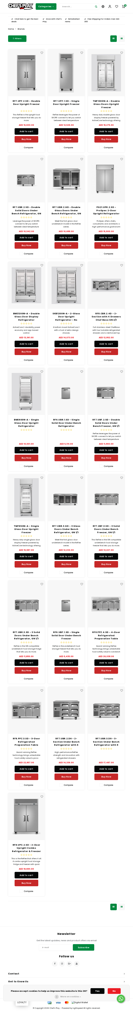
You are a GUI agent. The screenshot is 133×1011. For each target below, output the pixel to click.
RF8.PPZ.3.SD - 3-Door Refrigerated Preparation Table (26, 741)
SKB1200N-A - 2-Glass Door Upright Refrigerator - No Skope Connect (66, 317)
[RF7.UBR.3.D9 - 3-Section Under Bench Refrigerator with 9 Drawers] (106, 710)
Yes (97, 991)
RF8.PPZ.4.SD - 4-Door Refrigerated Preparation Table (106, 635)
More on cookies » (70, 996)
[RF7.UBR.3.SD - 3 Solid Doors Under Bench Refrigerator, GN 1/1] (26, 604)
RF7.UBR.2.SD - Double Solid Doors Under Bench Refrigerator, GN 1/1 (26, 210)
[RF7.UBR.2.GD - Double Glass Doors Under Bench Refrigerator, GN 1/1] (66, 179)
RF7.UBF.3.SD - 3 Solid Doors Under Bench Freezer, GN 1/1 (106, 529)
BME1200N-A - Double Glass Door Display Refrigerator (26, 316)
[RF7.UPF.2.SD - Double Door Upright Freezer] (26, 72)
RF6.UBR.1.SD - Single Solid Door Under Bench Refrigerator (66, 423)
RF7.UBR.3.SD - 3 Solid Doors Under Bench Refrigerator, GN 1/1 (26, 635)
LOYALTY (22, 1002)
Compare (28, 147)
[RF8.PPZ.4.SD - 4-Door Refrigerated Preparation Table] (106, 604)
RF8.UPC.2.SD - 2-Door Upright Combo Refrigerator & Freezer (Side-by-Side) (26, 848)
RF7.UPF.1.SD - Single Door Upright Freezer (66, 102)
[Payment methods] (49, 1002)
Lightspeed (78, 1008)
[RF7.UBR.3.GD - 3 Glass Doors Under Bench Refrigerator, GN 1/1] (66, 497)
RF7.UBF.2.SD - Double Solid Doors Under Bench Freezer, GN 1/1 (106, 423)
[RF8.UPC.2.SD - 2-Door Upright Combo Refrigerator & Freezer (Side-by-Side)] (26, 816)
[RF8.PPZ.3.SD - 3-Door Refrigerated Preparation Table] (26, 710)
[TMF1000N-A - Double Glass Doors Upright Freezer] (106, 72)
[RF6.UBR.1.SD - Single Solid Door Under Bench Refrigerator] (66, 391)
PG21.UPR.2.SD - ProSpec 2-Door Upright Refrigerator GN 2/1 (106, 210)
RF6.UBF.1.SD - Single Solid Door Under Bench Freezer (66, 635)
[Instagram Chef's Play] (62, 964)
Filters (18, 38)
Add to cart (26, 131)
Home (11, 29)
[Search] (96, 6)
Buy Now (26, 139)
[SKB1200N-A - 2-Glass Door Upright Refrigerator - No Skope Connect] (66, 285)
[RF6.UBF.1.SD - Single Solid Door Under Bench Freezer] (66, 604)
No (114, 991)
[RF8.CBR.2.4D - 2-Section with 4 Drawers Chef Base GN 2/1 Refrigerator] (106, 285)
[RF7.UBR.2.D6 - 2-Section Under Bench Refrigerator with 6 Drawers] (66, 710)
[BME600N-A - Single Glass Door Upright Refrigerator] (26, 391)
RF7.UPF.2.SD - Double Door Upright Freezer (26, 102)
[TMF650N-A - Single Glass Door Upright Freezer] (26, 497)
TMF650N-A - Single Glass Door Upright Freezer (26, 529)
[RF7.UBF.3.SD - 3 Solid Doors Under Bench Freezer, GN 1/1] (106, 497)
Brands (21, 29)
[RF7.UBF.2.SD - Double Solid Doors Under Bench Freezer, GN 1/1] (106, 391)
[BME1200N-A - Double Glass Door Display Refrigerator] (26, 285)
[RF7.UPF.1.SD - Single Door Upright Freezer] (66, 72)
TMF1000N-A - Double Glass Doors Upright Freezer (106, 104)
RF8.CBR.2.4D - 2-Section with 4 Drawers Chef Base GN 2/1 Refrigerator (106, 317)
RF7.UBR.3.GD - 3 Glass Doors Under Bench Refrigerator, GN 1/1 (66, 529)
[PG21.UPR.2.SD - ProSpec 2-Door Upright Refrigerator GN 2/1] (106, 179)
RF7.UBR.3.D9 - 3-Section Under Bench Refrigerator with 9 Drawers (106, 742)
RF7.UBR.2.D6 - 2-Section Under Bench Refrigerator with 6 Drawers (66, 742)
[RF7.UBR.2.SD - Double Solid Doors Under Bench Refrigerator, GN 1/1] (26, 179)
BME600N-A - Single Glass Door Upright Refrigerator (26, 423)
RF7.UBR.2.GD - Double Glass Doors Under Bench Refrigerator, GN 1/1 (66, 210)
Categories (44, 6)
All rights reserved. (91, 1008)
